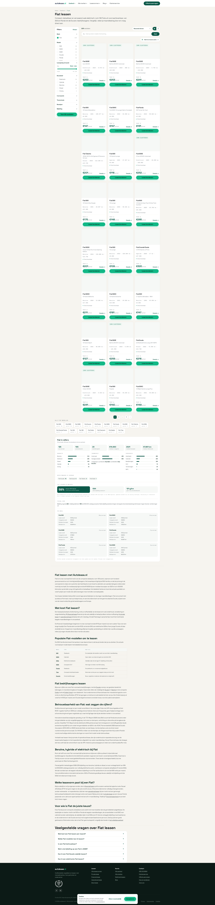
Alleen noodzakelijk (115, 899)
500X (57, 664)
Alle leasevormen (96, 871)
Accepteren (130, 899)
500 (57, 653)
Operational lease (96, 880)
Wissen (75, 29)
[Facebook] (56, 890)
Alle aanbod (118, 871)
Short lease (94, 883)
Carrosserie (60, 96)
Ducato (58, 676)
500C (57, 657)
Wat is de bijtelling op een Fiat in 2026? (91, 849)
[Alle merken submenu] (86, 3)
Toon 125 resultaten (67, 114)
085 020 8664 (143, 871)
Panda (58, 668)
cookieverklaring (100, 901)
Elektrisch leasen (120, 877)
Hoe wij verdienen (144, 880)
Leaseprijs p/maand (63, 63)
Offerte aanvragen (152, 3)
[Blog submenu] (106, 3)
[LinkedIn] (60, 890)
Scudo (107, 690)
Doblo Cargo (68, 692)
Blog (104, 3)
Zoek (155, 34)
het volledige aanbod (116, 820)
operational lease (66, 617)
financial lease (72, 614)
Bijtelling (59, 109)
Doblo (57, 692)
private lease (108, 794)
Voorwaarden (150, 901)
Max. (58, 66)
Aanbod (71, 3)
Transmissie (60, 100)
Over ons (141, 883)
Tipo (57, 672)
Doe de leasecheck (112, 796)
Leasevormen (94, 3)
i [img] (140, 77)
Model (59, 42)
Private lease (95, 874)
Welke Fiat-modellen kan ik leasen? (91, 839)
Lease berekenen (94, 84)
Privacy (143, 901)
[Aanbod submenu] (74, 3)
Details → (102, 80)
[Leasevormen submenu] (99, 3)
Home (56, 10)
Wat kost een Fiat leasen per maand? (91, 834)
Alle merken (82, 3)
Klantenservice (115, 3)
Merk (58, 34)
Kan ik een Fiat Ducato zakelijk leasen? (91, 854)
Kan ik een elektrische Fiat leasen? (91, 859)
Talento (113, 690)
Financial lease (95, 877)
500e (57, 661)
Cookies (158, 901)
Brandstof (60, 75)
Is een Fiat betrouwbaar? (91, 844)
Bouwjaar (60, 104)
